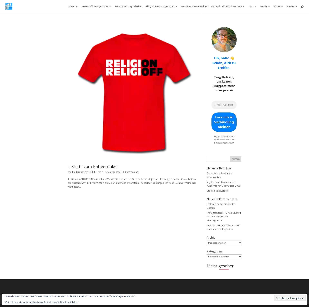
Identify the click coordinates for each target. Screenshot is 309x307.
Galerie (263, 6)
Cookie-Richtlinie (86, 302)
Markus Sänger (80, 171)
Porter (72, 6)
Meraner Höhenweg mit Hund (95, 6)
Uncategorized (113, 171)
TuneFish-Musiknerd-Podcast (194, 6)
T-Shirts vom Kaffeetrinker (93, 166)
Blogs (251, 6)
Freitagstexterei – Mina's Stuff (222, 212)
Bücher (277, 6)
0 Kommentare (131, 171)
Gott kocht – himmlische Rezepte (226, 6)
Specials (290, 6)
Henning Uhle (213, 225)
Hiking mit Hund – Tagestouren (159, 6)
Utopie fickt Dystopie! (218, 190)
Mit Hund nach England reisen (128, 6)
